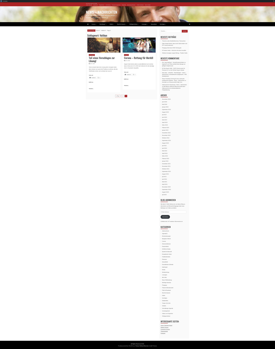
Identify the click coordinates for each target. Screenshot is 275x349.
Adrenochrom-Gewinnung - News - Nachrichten (174, 84)
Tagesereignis (164, 331)
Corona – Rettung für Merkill (138, 58)
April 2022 (165, 153)
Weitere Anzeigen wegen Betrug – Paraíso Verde (174, 53)
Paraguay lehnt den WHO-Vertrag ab (171, 48)
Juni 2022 (164, 148)
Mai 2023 (164, 120)
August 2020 (165, 192)
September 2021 (166, 171)
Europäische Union (167, 254)
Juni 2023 (164, 117)
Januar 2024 (165, 107)
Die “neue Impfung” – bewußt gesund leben (173, 62)
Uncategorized (166, 311)
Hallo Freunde (89, 4)
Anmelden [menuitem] (5, 1)
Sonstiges (162, 24)
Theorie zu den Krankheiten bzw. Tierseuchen (173, 41)
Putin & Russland (166, 290)
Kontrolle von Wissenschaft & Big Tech (172, 82)
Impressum (95, 4)
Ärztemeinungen (166, 236)
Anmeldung (108, 4)
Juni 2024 (164, 101)
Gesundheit (154, 24)
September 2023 (166, 109)
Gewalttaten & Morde (167, 264)
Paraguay (164, 285)
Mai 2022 (164, 150)
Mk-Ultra (164, 277)
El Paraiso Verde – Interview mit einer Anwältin (174, 50)
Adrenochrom (165, 231)
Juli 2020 (164, 194)
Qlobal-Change (164, 327)
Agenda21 (165, 233)
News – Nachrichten (101, 12)
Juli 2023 (164, 114)
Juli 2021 (164, 176)
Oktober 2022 (165, 138)
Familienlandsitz (166, 256)
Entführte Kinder (166, 249)
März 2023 (165, 125)
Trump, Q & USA (166, 303)
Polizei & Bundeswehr (167, 287)
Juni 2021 (164, 179)
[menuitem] (1, 1)
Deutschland (165, 246)
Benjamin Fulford (166, 238)
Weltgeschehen (133, 24)
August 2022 (165, 143)
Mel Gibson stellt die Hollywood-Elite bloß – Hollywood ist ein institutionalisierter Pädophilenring (174, 88)
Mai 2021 (164, 181)
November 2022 (166, 135)
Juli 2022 (164, 145)
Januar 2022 (165, 161)
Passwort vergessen (116, 4)
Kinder (111, 24)
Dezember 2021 (166, 163)
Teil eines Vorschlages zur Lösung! (102, 59)
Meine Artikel (147, 4)
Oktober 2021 (165, 169)
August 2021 (165, 174)
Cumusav (163, 333)
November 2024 (166, 99)
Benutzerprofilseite (131, 4)
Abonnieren (165, 217)
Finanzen (164, 259)
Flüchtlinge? (102, 24)
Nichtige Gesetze (166, 282)
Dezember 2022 (166, 132)
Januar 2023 (165, 130)
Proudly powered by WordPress (126, 346)
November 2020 (166, 187)
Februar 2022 (165, 158)
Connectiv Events (165, 329)
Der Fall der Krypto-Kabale (177, 70)
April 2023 (165, 122)
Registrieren (101, 4)
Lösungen (144, 24)
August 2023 (165, 112)
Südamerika (165, 300)
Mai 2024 (164, 104)
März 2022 (165, 156)
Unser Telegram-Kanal (166, 325)
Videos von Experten (167, 313)
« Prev (117, 96)
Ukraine (164, 305)
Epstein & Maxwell (167, 251)
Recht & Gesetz (121, 24)
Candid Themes (153, 346)
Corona (93, 24)
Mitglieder (124, 4)
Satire (163, 295)
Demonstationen (166, 244)
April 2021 (165, 184)
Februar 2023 (165, 127)
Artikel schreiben (140, 4)
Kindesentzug (165, 272)
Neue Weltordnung (167, 280)
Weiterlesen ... (91, 88)
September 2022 (166, 140)
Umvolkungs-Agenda (167, 308)
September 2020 (166, 189)
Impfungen (165, 267)
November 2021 (166, 166)
